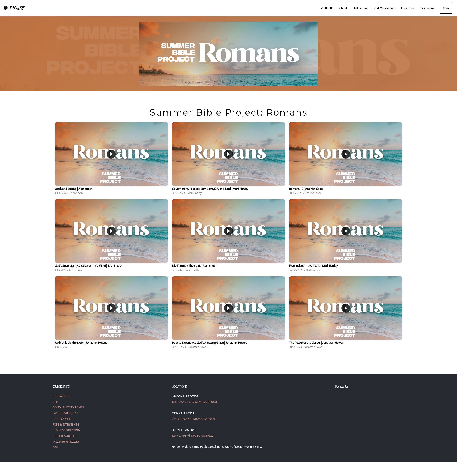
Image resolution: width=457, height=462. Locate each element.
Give (446, 8)
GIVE (56, 447)
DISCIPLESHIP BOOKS (66, 441)
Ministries (361, 8)
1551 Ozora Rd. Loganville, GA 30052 (195, 401)
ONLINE (327, 8)
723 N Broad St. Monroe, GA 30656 (194, 419)
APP (55, 401)
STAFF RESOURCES (64, 436)
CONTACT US (61, 396)
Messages (427, 8)
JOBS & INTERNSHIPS (66, 424)
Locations (408, 8)
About (343, 8)
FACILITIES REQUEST (65, 413)
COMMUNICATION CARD (68, 407)
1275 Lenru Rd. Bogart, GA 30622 (192, 435)
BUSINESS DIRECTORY (66, 430)
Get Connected (384, 8)
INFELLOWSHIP (62, 419)
